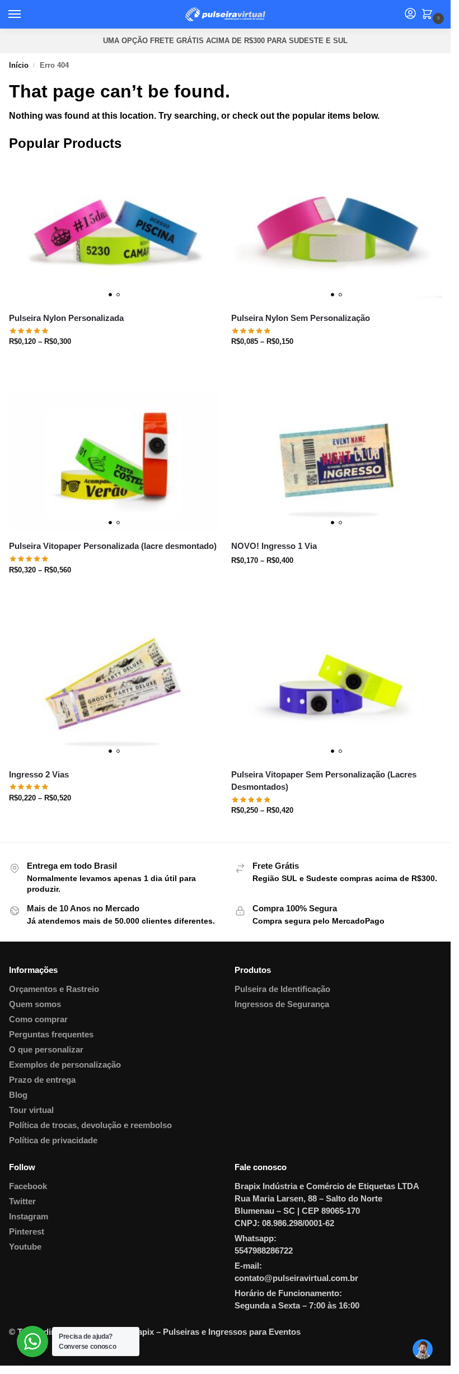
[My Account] (410, 14)
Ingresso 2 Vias (39, 774)
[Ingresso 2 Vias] (114, 689)
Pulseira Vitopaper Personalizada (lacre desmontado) (113, 546)
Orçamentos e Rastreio (54, 989)
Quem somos (35, 1004)
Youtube (25, 1246)
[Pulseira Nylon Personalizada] (114, 232)
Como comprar (38, 1019)
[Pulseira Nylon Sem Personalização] (336, 232)
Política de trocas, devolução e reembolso (90, 1125)
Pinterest (26, 1231)
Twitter (22, 1201)
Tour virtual (31, 1110)
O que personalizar (46, 1049)
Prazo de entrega (42, 1079)
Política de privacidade (53, 1140)
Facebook (28, 1186)
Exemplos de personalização (65, 1064)
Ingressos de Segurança (282, 1004)
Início (19, 65)
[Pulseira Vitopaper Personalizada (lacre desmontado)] (114, 460)
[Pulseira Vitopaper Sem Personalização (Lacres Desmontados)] (336, 689)
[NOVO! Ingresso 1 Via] (336, 460)
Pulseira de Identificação (282, 989)
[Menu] (25, 14)
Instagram (28, 1216)
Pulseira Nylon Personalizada (66, 318)
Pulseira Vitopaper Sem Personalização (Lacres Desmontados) (323, 781)
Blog (18, 1095)
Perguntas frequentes (51, 1034)
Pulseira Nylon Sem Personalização (300, 318)
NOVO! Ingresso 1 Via (274, 546)
